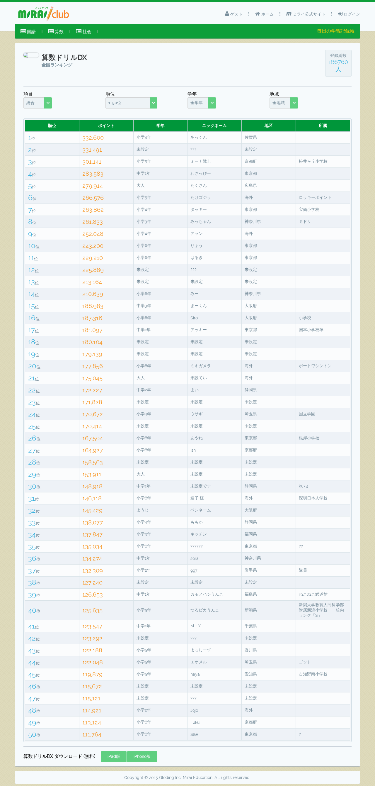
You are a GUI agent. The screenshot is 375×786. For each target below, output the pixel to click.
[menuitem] (28, 32)
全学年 (196, 102)
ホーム (267, 14)
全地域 (278, 102)
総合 (30, 102)
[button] (114, 756)
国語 (31, 31)
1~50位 (114, 102)
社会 (86, 31)
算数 (59, 31)
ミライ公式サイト (308, 14)
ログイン (351, 14)
